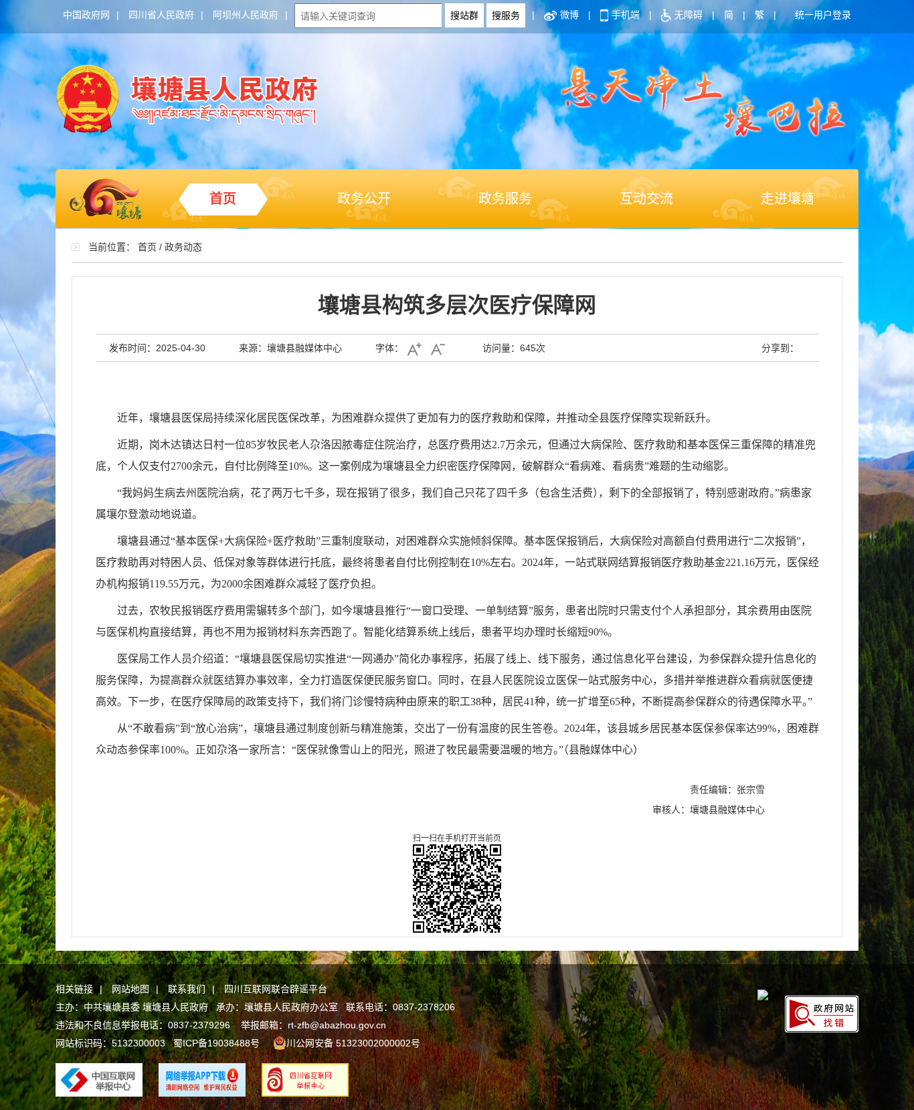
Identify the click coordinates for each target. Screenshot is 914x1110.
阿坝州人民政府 (245, 14)
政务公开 (364, 198)
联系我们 (186, 989)
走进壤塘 (787, 198)
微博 (569, 14)
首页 (222, 198)
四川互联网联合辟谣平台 (275, 989)
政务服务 (505, 198)
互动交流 (646, 198)
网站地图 (130, 989)
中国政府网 (86, 14)
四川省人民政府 (161, 14)
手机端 (626, 14)
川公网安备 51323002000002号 (353, 1043)
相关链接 (74, 989)
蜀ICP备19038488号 (216, 1043)
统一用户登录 (823, 14)
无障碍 (688, 14)
